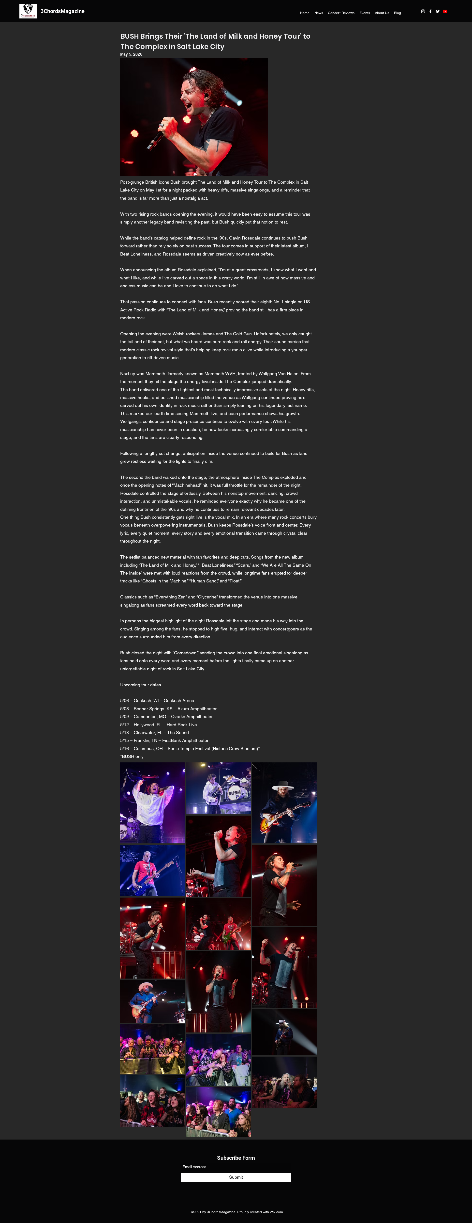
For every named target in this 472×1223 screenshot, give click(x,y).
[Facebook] (430, 11)
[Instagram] (423, 11)
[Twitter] (437, 11)
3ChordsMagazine (63, 11)
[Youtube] (445, 11)
